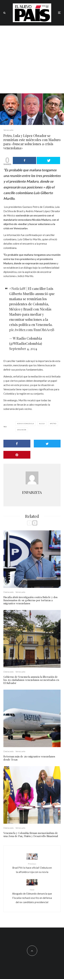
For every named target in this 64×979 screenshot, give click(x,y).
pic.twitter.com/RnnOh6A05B (31, 329)
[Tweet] (48, 160)
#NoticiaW (17, 288)
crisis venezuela (26, 423)
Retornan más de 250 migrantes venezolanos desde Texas (29, 758)
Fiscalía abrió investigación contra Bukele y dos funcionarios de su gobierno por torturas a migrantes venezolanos (30, 600)
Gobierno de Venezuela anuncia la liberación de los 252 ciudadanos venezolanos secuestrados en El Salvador (31, 679)
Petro (53, 423)
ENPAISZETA (32, 492)
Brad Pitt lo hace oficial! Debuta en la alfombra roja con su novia (32, 867)
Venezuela (8, 130)
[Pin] (16, 455)
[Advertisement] (32, 59)
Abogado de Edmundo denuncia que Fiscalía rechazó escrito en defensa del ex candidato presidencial (32, 896)
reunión (22, 430)
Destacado (8, 592)
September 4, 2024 (23, 348)
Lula (42, 423)
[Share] (24, 160)
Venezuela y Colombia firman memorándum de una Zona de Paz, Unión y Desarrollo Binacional (30, 834)
